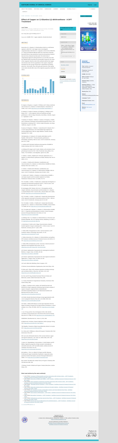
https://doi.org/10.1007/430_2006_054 (31, 221)
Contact (24, 11)
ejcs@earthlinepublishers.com (88, 104)
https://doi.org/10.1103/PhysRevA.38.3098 (30, 300)
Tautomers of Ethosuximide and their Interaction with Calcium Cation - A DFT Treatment (52, 376)
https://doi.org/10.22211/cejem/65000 (29, 214)
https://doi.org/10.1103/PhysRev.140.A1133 (31, 273)
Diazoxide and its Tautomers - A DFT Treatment (42, 384)
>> (34, 404)
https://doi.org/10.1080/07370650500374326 (38, 357)
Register (90, 4)
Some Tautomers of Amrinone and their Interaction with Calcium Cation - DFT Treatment (52, 381)
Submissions (48, 8)
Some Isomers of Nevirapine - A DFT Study (41, 392)
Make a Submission (86, 16)
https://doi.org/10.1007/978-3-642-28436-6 (33, 323)
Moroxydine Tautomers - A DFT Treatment (41, 395)
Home (22, 15)
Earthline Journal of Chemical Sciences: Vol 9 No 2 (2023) (37, 383)
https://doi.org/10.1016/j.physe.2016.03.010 (31, 294)
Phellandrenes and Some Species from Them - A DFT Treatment (46, 398)
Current (55, 8)
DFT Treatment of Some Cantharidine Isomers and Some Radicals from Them (49, 389)
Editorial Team (38, 8)
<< (22, 404)
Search (93, 8)
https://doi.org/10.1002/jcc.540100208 (29, 253)
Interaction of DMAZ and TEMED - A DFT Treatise (42, 378)
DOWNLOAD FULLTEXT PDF (67, 28)
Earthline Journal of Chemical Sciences (36, 5)
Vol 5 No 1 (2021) (34, 15)
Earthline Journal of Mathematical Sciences (58, 423)
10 (30, 404)
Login (95, 4)
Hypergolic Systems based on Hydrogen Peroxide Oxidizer (44, 387)
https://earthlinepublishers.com (58, 419)
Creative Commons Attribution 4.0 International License (68, 81)
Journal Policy (71, 8)
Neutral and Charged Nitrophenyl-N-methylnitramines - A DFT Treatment (48, 400)
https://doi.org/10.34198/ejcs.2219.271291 (33, 240)
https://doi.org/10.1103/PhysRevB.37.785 (45, 315)
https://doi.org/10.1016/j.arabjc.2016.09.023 (31, 349)
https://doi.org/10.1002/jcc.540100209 (29, 260)
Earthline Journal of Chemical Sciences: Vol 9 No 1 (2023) (37, 377)
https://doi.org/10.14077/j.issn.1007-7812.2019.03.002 (33, 247)
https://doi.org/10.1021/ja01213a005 (29, 339)
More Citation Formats (67, 56)
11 (32, 404)
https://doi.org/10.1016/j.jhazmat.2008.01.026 (41, 206)
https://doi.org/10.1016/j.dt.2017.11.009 (30, 234)
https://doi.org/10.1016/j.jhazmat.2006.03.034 (36, 193)
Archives (62, 8)
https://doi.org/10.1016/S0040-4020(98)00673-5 (42, 108)
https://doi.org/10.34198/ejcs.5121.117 (32, 33)
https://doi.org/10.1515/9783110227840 (33, 328)
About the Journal (26, 8)
